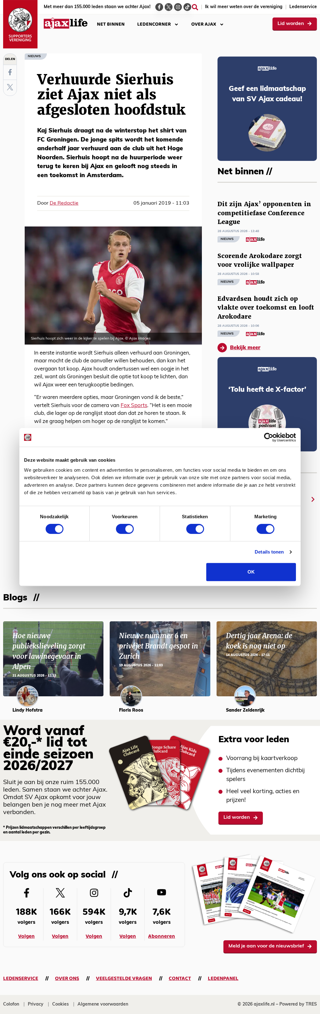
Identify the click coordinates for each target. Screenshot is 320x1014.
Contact (180, 978)
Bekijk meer (245, 347)
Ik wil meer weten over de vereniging (243, 7)
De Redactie (64, 203)
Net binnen (111, 24)
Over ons (67, 978)
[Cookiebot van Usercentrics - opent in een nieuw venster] (268, 437)
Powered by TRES (298, 1004)
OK (251, 571)
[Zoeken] (195, 7)
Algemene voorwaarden (103, 1004)
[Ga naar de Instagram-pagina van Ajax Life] (178, 7)
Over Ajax (203, 24)
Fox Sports (134, 405)
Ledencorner (154, 24)
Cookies (60, 1004)
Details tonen (269, 551)
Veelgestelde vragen (124, 978)
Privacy (35, 1004)
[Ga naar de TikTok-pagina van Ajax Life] (187, 7)
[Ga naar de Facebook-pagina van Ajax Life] (159, 7)
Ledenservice (303, 7)
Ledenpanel (223, 978)
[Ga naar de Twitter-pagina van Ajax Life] (168, 7)
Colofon (11, 1004)
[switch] (125, 529)
